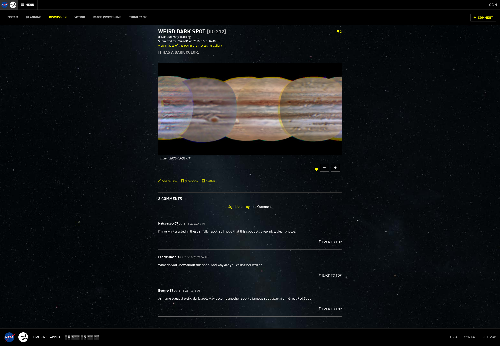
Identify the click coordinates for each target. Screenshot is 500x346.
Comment (485, 17)
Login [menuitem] (492, 5)
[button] (330, 241)
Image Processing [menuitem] (107, 17)
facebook (191, 181)
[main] (250, 173)
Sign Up (234, 206)
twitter (210, 181)
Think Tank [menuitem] (138, 17)
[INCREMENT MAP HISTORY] (335, 168)
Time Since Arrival (47, 337)
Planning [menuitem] (33, 17)
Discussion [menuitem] (58, 17)
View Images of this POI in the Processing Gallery (190, 45)
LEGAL (454, 336)
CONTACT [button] (471, 337)
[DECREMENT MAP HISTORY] (324, 168)
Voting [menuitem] (79, 17)
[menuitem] (28, 5)
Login (249, 206)
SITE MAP (489, 337)
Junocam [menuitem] (11, 17)
